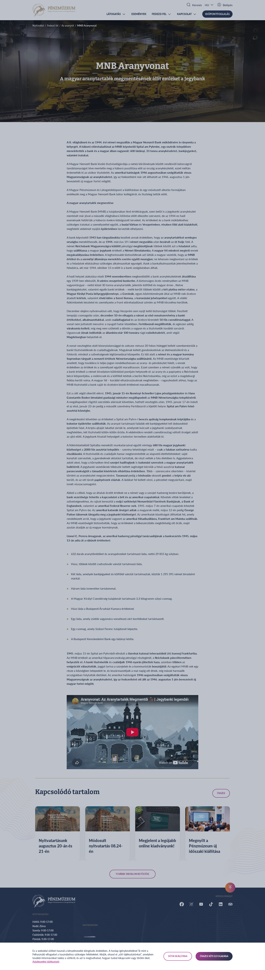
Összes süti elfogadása (214, 956)
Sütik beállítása (177, 956)
